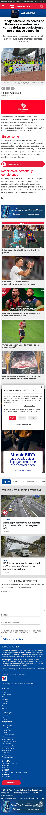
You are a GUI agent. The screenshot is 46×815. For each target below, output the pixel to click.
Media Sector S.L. (26, 424)
